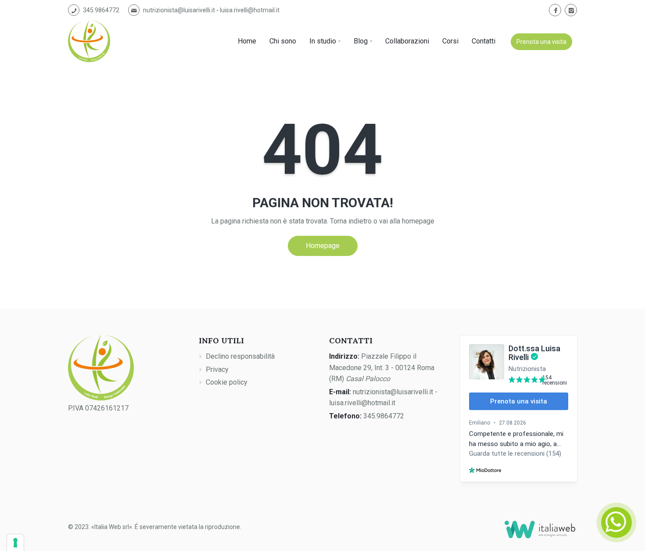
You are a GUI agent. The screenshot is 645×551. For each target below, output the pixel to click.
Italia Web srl (111, 526)
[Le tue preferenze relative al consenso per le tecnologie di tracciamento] (15, 542)
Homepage (323, 245)
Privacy (217, 369)
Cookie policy (226, 382)
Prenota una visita (541, 41)
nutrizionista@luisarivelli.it (179, 10)
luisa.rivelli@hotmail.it (250, 10)
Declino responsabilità (240, 356)
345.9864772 (101, 10)
